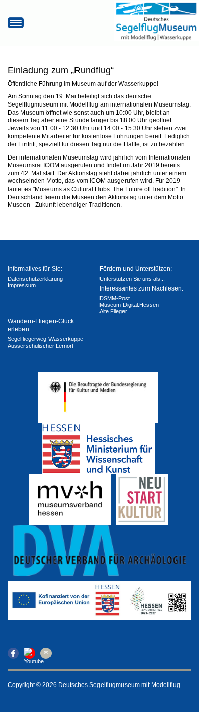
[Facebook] (13, 653)
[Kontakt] (46, 653)
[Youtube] (29, 653)
